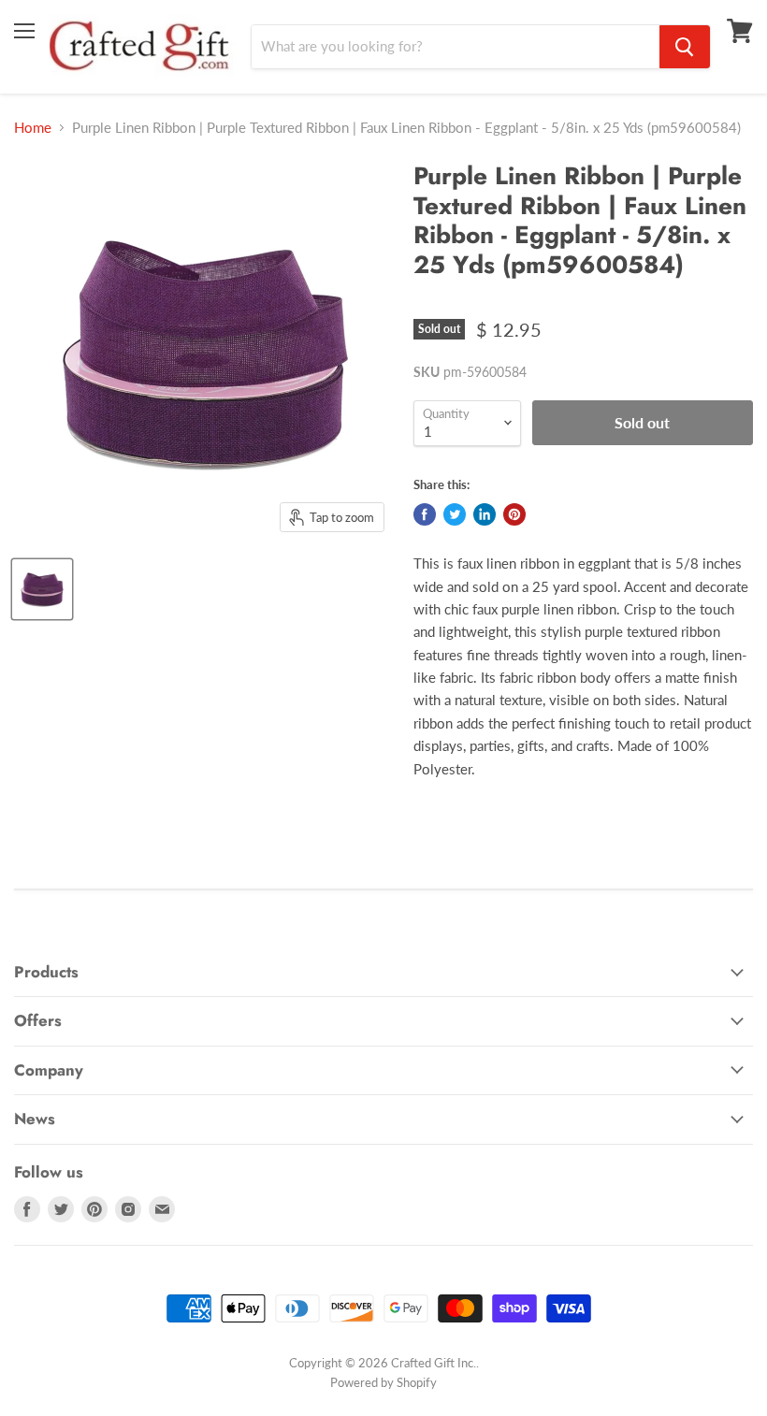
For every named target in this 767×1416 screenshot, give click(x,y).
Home (32, 128)
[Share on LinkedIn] (484, 514)
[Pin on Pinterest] (514, 514)
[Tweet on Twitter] (454, 514)
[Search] (684, 46)
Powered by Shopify (383, 1382)
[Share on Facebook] (424, 514)
